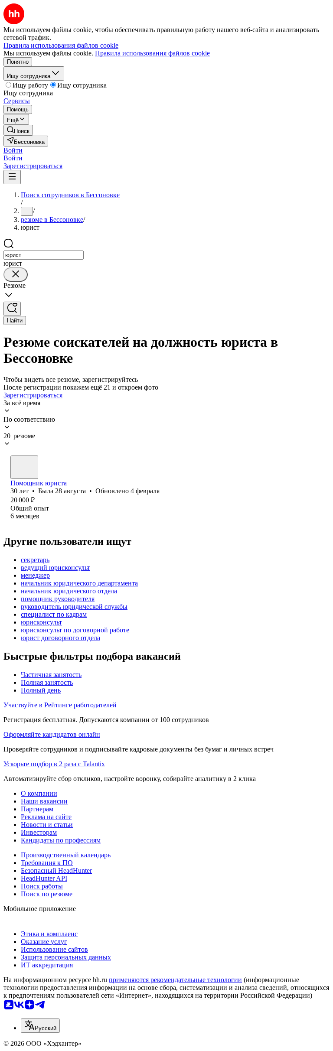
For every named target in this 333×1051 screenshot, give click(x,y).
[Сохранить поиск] (12, 309)
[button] (13, 150)
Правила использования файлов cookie (152, 53)
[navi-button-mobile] (12, 177)
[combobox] (43, 255)
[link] (18, 130)
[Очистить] (15, 274)
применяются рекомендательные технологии (175, 979)
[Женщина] (24, 467)
